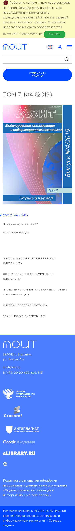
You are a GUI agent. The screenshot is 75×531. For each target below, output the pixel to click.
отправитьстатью (37, 74)
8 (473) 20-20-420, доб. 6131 (23, 373)
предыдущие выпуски (20, 224)
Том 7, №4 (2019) (15, 215)
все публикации (16, 232)
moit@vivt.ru (11, 367)
